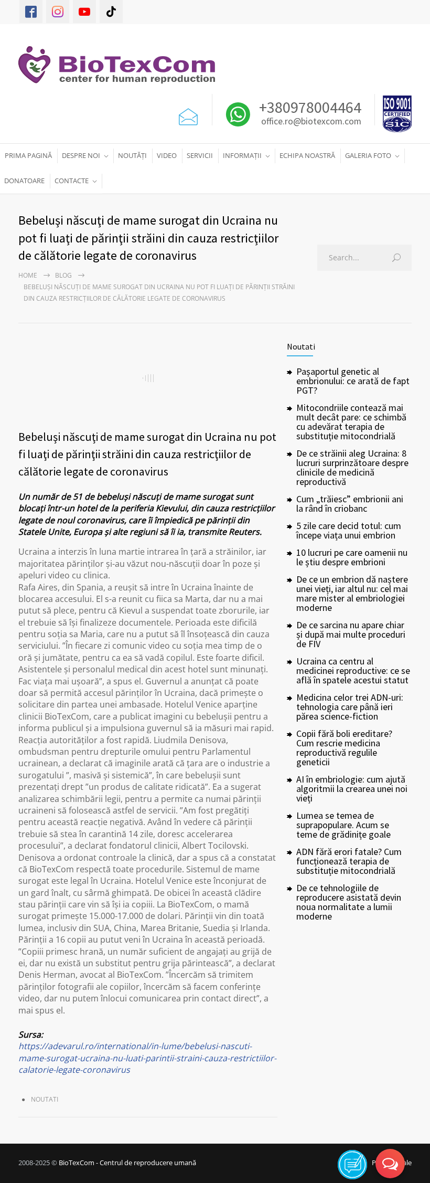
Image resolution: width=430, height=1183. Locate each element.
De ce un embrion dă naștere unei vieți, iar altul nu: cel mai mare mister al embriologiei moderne (352, 593)
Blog (63, 275)
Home (27, 275)
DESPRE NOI (81, 155)
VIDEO (167, 155)
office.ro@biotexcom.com (311, 121)
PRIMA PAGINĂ (28, 155)
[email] (188, 114)
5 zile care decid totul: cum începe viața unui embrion (348, 530)
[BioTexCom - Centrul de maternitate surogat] (121, 65)
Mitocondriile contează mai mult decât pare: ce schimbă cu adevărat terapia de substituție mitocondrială (351, 422)
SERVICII (200, 155)
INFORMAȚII (242, 155)
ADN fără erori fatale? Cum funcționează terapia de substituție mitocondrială (349, 861)
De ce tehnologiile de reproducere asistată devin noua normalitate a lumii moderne (348, 902)
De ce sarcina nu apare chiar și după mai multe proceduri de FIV (350, 634)
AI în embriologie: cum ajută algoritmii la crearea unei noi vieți (351, 788)
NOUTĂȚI (132, 155)
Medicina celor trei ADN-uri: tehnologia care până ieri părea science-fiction (349, 706)
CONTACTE (72, 180)
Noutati (44, 1099)
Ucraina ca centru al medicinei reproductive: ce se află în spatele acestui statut (353, 670)
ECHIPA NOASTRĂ (307, 155)
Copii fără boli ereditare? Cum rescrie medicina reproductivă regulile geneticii (344, 747)
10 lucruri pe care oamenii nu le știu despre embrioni (351, 557)
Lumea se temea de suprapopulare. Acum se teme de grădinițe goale (343, 824)
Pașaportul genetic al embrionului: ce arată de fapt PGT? (353, 380)
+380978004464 (308, 107)
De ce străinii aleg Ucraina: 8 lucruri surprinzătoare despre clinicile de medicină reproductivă (352, 467)
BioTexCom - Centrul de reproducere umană (127, 1162)
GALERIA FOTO (368, 155)
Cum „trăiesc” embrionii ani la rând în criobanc (349, 503)
